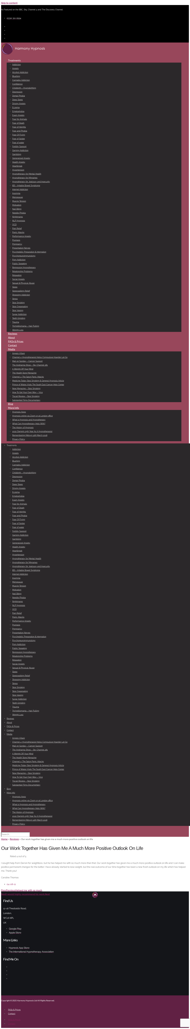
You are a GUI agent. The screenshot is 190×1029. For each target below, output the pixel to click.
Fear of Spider (18, 139)
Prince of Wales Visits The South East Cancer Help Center (38, 384)
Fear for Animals (19, 119)
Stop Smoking (18, 303)
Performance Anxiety (21, 236)
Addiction (16, 64)
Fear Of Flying (18, 135)
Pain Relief (17, 228)
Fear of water (18, 142)
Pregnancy (17, 244)
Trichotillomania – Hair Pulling (25, 326)
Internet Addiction (20, 189)
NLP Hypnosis (18, 221)
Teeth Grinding (18, 318)
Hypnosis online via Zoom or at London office (32, 416)
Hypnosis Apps (19, 412)
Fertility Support (19, 146)
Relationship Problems (22, 271)
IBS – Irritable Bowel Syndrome (26, 185)
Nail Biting (16, 209)
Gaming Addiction (20, 150)
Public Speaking (19, 263)
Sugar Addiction (19, 314)
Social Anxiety (18, 279)
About (11, 337)
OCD (14, 224)
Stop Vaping (17, 310)
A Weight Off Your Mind (22, 369)
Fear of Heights (19, 127)
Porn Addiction (18, 260)
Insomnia (16, 193)
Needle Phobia (19, 213)
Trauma (15, 322)
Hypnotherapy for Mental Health (26, 174)
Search (5, 830)
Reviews (12, 333)
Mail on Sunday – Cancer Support (27, 361)
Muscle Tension (19, 201)
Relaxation (17, 275)
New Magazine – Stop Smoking (26, 388)
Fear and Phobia (19, 131)
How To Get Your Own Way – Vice (27, 392)
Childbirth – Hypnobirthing (24, 88)
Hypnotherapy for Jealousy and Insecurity (31, 182)
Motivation (16, 205)
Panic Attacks (18, 232)
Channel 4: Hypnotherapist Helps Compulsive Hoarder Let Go (39, 357)
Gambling (16, 154)
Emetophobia (18, 111)
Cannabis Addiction (21, 80)
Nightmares (17, 217)
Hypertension (18, 170)
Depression (17, 92)
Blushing (16, 76)
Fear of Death (18, 123)
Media (11, 349)
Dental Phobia (18, 96)
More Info (13, 407)
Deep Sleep (17, 100)
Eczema (16, 107)
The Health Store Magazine (24, 373)
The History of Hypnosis (23, 427)
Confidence (17, 84)
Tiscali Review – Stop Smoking (26, 396)
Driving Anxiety (19, 103)
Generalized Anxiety (21, 158)
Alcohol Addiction (20, 72)
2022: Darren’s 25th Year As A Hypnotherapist (32, 431)
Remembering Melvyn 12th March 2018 (29, 435)
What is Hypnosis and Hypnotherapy (28, 420)
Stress (15, 299)
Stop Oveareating (20, 306)
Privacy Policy (18, 439)
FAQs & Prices (15, 341)
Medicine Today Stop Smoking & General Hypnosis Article (38, 381)
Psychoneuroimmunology (23, 256)
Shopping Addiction (21, 295)
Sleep (14, 287)
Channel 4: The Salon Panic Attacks (28, 377)
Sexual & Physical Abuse (23, 283)
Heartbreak (17, 166)
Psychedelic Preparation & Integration (29, 252)
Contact (12, 345)
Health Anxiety (18, 162)
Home (4, 839)
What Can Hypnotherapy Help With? (28, 424)
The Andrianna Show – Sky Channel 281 (30, 365)
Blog (10, 403)
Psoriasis (16, 240)
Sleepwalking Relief (21, 291)
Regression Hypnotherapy (24, 267)
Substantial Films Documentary (26, 400)
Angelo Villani (18, 353)
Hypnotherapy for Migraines (24, 178)
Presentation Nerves (21, 248)
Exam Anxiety (18, 115)
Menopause (17, 197)
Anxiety (15, 68)
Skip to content (9, 3)
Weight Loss (17, 330)
